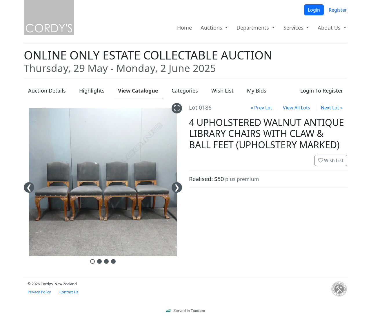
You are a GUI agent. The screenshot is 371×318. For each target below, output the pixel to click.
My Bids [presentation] (256, 90)
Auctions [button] (212, 27)
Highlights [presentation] (92, 90)
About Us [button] (330, 27)
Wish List (333, 160)
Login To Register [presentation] (321, 90)
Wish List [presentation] (222, 90)
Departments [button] (253, 27)
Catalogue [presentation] (138, 90)
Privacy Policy (39, 291)
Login (314, 10)
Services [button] (294, 27)
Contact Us (68, 291)
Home (184, 27)
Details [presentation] (47, 90)
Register (338, 10)
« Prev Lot (261, 107)
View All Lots (296, 107)
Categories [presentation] (185, 90)
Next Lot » (332, 107)
